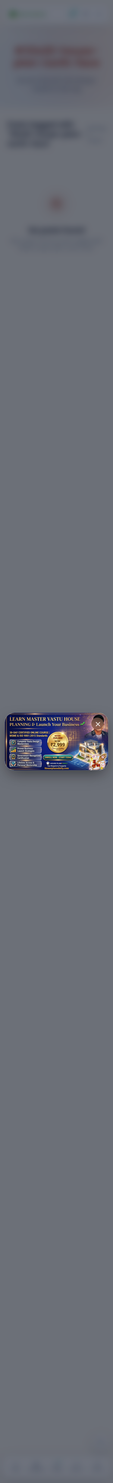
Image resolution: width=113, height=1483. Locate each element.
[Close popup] (97, 724)
